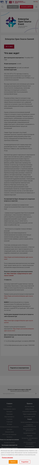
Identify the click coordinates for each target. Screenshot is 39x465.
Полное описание (7, 457)
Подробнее (24, 462)
